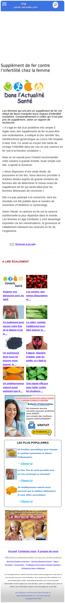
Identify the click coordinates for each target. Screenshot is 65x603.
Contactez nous (27, 551)
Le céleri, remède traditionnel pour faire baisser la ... (36, 326)
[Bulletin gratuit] (30, 415)
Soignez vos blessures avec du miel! (13, 295)
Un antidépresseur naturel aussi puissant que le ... (13, 387)
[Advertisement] (32, 34)
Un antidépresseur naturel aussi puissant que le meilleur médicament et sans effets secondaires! (37, 491)
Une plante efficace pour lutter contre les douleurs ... (37, 387)
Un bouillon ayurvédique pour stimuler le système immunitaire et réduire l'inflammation (38, 453)
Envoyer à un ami (25, 244)
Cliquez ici (26, 463)
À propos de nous (48, 551)
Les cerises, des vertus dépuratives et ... (37, 295)
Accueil (12, 551)
